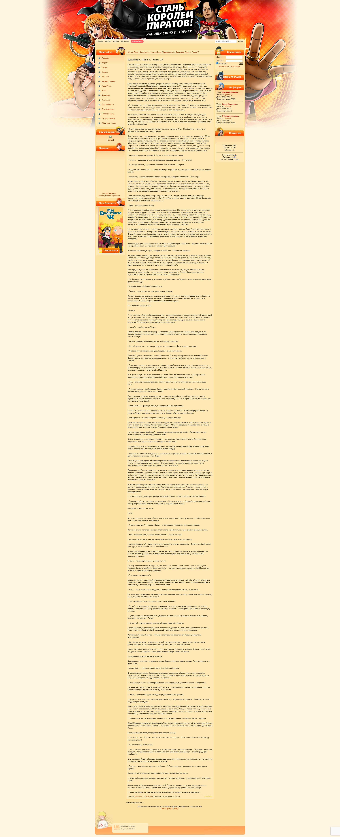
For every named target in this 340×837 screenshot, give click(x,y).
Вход (176, 808)
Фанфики (106, 95)
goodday (228, 94)
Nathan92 (149, 796)
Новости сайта (108, 114)
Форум (108, 41)
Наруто (105, 67)
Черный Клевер (108, 81)
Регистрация (235, 66)
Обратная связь (109, 123)
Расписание (137, 41)
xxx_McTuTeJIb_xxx (228, 159)
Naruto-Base (133, 52)
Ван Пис (105, 77)
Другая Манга (108, 104)
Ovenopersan (228, 157)
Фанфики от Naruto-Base (151, 52)
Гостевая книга (108, 118)
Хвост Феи (106, 86)
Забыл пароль (224, 66)
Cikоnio (228, 106)
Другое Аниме (108, 109)
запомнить (222, 63)
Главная (99, 41)
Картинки (125, 41)
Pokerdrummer (228, 155)
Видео (116, 41)
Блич (104, 90)
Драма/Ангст (168, 52)
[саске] (110, 137)
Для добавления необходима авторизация (109, 194)
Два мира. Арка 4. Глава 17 (187, 52)
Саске (110, 140)
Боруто (105, 72)
